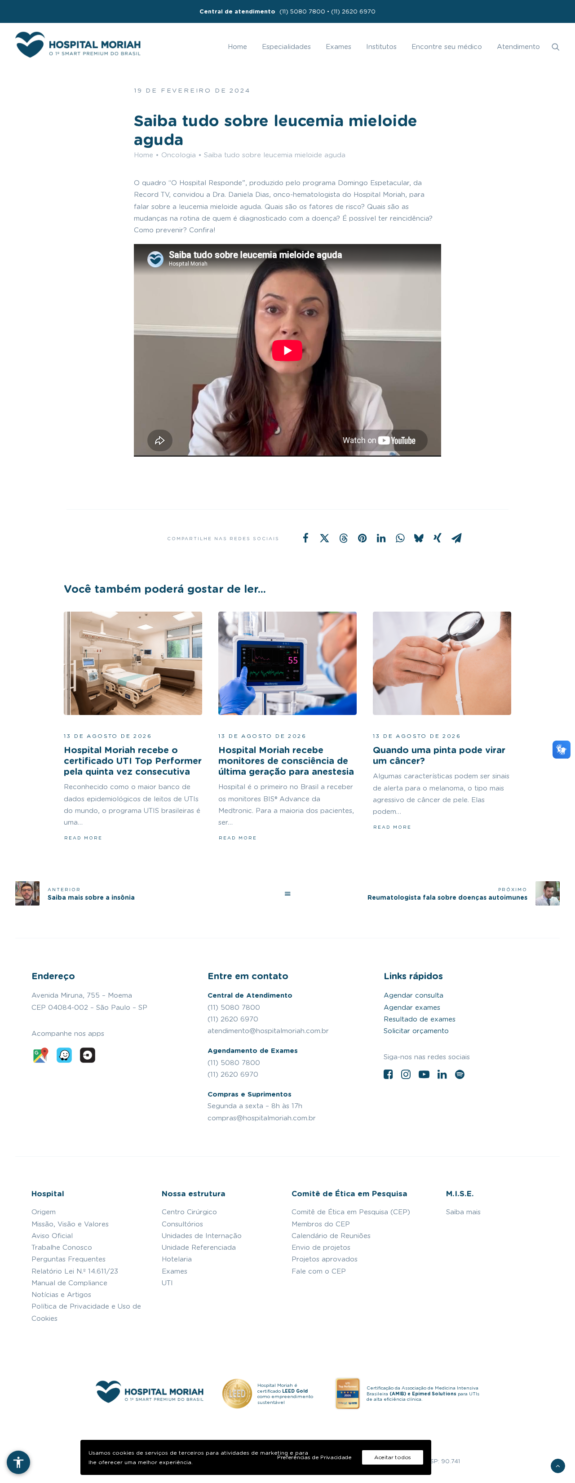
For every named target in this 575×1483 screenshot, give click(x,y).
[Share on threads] (343, 538)
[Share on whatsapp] (400, 538)
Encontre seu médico (446, 47)
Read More (83, 837)
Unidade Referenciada (199, 1247)
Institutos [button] (381, 47)
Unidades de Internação (202, 1236)
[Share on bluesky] (419, 538)
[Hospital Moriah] (78, 46)
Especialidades (286, 47)
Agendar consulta (413, 995)
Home (237, 47)
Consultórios (182, 1224)
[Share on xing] (438, 538)
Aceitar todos (392, 1457)
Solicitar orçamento (416, 1031)
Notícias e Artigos (61, 1295)
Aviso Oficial (52, 1236)
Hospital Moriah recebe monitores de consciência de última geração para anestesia (286, 761)
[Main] (287, 893)
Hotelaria (177, 1259)
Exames (338, 47)
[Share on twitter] (324, 538)
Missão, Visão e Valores (70, 1224)
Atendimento (518, 47)
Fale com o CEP (319, 1271)
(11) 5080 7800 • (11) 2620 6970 (287, 11)
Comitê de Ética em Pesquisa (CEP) (351, 1212)
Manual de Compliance (69, 1283)
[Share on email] (456, 538)
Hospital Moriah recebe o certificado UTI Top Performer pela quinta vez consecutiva (133, 761)
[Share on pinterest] (362, 538)
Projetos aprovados (325, 1259)
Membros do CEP (321, 1224)
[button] (556, 47)
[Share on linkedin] (381, 538)
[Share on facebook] (305, 538)
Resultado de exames (420, 1019)
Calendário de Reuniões (331, 1236)
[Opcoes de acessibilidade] (18, 1462)
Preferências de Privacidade (314, 1457)
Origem (43, 1212)
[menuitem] (287, 11)
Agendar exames (412, 1007)
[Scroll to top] (558, 1465)
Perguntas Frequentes (68, 1259)
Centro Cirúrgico (189, 1212)
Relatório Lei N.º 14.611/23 (74, 1271)
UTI (167, 1283)
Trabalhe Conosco (61, 1247)
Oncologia (178, 155)
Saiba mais (463, 1212)
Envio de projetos (321, 1247)
